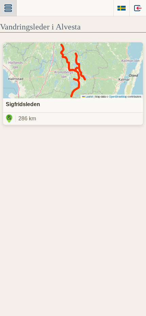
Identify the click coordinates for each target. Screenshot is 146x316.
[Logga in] (138, 8)
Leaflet (89, 96)
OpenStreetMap (118, 96)
